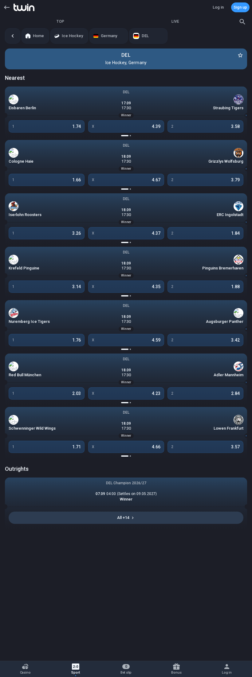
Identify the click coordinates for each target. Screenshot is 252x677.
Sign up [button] (240, 7)
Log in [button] (218, 7)
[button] (7, 7)
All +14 (123, 517)
